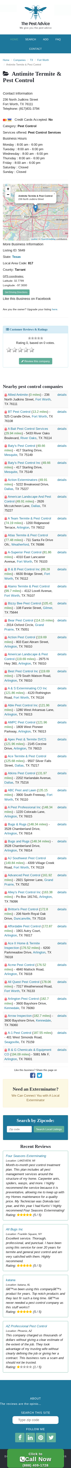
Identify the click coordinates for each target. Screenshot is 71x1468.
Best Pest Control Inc (23, 671)
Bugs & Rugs (17, 824)
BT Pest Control (19, 412)
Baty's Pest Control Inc (24, 463)
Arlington (23, 527)
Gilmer (47, 608)
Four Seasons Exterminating (26, 1156)
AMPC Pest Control (22, 722)
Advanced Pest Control (24, 875)
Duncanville (22, 918)
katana (10, 1280)
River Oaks (28, 438)
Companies (19, 60)
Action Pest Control (22, 637)
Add (45, 39)
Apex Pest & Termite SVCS (27, 739)
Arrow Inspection (20, 1016)
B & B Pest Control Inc (24, 569)
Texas (16, 257)
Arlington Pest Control (24, 999)
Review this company (37, 361)
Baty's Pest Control (22, 446)
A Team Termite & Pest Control (29, 518)
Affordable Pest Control (25, 926)
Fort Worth (43, 60)
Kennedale (11, 1008)
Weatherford (20, 544)
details (62, 395)
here (54, 309)
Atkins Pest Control (22, 773)
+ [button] (8, 189)
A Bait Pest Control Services (28, 429)
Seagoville (11, 1042)
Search (30, 39)
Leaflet (34, 238)
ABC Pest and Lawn (22, 790)
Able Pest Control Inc (23, 705)
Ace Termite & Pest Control (27, 756)
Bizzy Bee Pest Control (25, 603)
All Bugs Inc (14, 1229)
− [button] (8, 194)
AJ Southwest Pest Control (27, 858)
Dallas (8, 489)
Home (14, 39)
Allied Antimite (18, 395)
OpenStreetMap (48, 238)
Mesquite (10, 455)
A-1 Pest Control (20, 1033)
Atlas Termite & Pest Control (28, 535)
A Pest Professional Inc (25, 807)
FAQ (58, 39)
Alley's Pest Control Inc (25, 892)
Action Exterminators (23, 480)
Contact (35, 48)
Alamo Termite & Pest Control (29, 586)
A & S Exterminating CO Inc (27, 688)
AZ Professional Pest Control (26, 1326)
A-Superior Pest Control (25, 552)
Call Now (37, 1459)
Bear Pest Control (21, 620)
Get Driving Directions (16, 292)
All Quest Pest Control (24, 982)
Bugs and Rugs (19, 841)
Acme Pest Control (21, 965)
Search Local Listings (49, 1129)
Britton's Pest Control (23, 909)
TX (31, 60)
